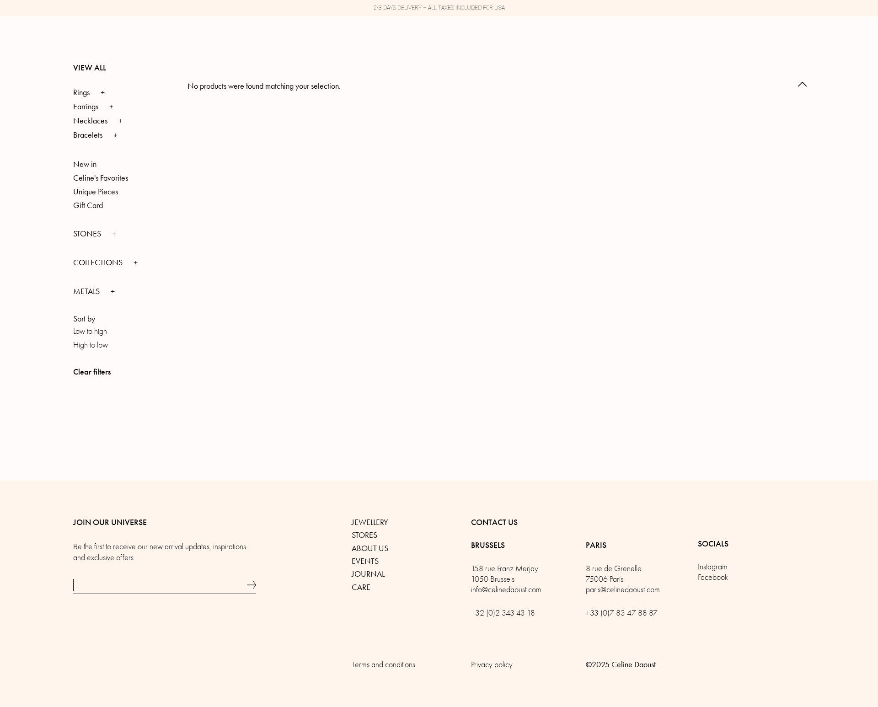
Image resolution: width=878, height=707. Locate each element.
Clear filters (92, 372)
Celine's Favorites (100, 178)
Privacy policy (492, 665)
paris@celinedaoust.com (623, 590)
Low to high (90, 331)
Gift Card (88, 205)
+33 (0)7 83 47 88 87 (622, 613)
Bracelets (87, 135)
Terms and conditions (383, 665)
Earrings (85, 107)
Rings (81, 92)
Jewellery (370, 522)
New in (84, 164)
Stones (88, 234)
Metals (87, 291)
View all (89, 68)
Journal (368, 574)
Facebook (713, 577)
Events (365, 561)
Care (361, 587)
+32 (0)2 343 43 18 (503, 613)
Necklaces (90, 121)
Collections (98, 262)
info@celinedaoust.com (506, 590)
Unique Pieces (95, 192)
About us (370, 548)
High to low (90, 345)
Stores (364, 535)
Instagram (713, 567)
